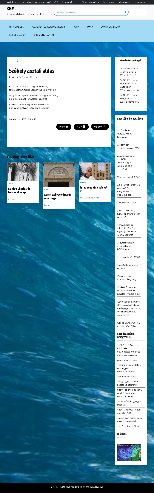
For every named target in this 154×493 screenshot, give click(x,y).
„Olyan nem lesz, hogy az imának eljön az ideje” (128, 213)
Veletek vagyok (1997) (128, 177)
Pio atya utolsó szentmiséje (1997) (126, 278)
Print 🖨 (63, 126)
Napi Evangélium (91, 2)
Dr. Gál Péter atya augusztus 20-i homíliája (126, 133)
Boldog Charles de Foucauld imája (19, 190)
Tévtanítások (124, 2)
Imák (90, 27)
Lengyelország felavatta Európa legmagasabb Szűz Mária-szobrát (128, 230)
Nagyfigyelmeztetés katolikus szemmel (128, 383)
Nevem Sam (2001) (126, 203)
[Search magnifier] (125, 12)
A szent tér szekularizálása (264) (128, 146)
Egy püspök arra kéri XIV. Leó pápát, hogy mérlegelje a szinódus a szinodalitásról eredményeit (128, 308)
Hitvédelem (17, 27)
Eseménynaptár (44, 35)
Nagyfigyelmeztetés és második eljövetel (129, 420)
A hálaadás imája (126, 377)
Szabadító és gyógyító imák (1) (129, 403)
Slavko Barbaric (91, 198)
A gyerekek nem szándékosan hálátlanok (125, 246)
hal (39, 77)
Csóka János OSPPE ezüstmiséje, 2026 (128, 324)
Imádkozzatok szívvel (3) (93, 189)
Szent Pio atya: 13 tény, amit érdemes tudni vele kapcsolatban (130, 393)
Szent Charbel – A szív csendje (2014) (129, 411)
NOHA (76, 27)
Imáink (14, 61)
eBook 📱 (100, 126)
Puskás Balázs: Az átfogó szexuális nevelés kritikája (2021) (128, 290)
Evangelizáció (110, 27)
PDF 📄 (81, 126)
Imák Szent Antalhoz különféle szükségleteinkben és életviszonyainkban (128, 350)
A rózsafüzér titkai (127, 360)
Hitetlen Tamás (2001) (128, 257)
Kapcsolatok (17, 35)
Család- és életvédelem (48, 27)
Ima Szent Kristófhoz (128, 426)
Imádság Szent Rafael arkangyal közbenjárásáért (129, 368)
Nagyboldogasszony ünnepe (129, 267)
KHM (10, 8)
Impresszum (139, 2)
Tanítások (108, 2)
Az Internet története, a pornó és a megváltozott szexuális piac (128, 190)
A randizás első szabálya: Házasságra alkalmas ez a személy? (125, 162)
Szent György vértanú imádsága (57, 196)
